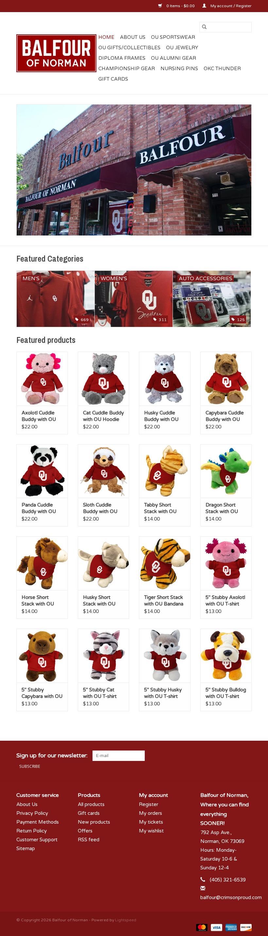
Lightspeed (125, 920)
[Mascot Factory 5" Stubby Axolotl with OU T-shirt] (226, 563)
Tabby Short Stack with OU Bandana (160, 508)
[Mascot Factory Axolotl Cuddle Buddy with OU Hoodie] (42, 379)
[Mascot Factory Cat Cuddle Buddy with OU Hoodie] (103, 379)
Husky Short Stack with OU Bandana (99, 600)
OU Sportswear (173, 37)
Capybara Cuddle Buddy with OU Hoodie (225, 416)
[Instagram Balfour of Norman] (246, 755)
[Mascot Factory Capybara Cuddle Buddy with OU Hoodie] (226, 379)
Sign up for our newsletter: (52, 755)
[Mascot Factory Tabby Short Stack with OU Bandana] (165, 471)
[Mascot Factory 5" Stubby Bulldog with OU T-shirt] (226, 656)
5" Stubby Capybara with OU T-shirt (42, 693)
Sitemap (25, 848)
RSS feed (88, 840)
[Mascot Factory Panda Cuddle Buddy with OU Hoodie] (42, 471)
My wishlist (151, 831)
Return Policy (31, 831)
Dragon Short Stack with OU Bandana (222, 508)
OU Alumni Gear (173, 58)
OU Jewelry (182, 48)
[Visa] (216, 927)
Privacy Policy (32, 813)
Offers (85, 831)
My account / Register (230, 6)
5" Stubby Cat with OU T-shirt (100, 693)
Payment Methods (37, 822)
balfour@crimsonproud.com (231, 897)
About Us (132, 37)
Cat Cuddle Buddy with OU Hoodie (103, 416)
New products (94, 822)
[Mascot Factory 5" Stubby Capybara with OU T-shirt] (42, 656)
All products (91, 804)
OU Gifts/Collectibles (129, 48)
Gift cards (113, 79)
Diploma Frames (121, 58)
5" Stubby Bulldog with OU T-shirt (226, 693)
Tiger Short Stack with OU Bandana (163, 600)
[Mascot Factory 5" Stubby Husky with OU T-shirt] (165, 656)
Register (148, 804)
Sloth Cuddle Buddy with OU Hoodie (100, 508)
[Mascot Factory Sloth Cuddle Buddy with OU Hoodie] (103, 471)
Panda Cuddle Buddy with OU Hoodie (39, 508)
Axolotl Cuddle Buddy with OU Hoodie (39, 416)
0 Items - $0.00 (180, 6)
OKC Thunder (222, 69)
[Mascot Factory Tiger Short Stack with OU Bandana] (165, 563)
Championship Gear (126, 69)
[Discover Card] (245, 927)
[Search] (204, 27)
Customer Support (37, 840)
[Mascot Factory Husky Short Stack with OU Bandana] (103, 563)
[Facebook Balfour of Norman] (223, 755)
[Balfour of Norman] (56, 53)
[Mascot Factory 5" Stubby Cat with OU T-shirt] (103, 656)
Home (106, 37)
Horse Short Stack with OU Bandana (38, 600)
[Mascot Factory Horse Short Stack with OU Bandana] (42, 563)
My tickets (151, 822)
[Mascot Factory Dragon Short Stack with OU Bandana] (226, 471)
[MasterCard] (201, 927)
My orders (150, 813)
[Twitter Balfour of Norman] (234, 755)
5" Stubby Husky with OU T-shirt (163, 693)
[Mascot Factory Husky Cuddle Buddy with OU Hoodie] (165, 379)
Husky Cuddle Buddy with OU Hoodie (161, 416)
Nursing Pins (179, 69)
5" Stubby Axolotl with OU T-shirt (225, 600)
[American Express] (230, 927)
